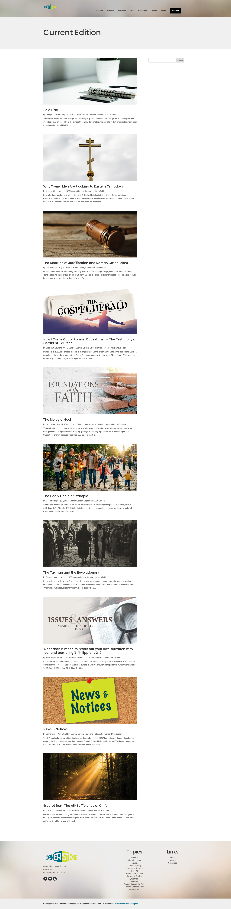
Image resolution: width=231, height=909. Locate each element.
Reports (134, 871)
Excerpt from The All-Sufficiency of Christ (76, 806)
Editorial (92, 115)
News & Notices (55, 729)
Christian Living (134, 865)
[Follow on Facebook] (45, 879)
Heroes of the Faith (134, 873)
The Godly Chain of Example (65, 496)
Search (180, 60)
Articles (110, 11)
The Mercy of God (57, 419)
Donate (154, 11)
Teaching (134, 863)
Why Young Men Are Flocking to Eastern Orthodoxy (83, 186)
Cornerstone (51, 734)
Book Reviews (134, 889)
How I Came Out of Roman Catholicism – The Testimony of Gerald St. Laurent (89, 341)
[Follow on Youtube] (50, 879)
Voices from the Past (134, 887)
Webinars (122, 11)
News (132, 11)
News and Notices (92, 734)
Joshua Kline (51, 191)
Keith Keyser (51, 657)
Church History (134, 860)
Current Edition (81, 115)
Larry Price (50, 424)
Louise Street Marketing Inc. (126, 904)
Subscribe (142, 11)
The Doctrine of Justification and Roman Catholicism (85, 263)
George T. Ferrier (53, 115)
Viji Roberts (51, 501)
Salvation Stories (97, 348)
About (163, 11)
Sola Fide (50, 110)
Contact (175, 11)
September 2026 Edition (107, 115)
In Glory (134, 881)
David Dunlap (51, 268)
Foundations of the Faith (94, 424)
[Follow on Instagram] (55, 879)
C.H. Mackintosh (53, 810)
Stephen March (52, 577)
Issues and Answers (93, 657)
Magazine (99, 11)
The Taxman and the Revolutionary (71, 572)
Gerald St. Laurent (54, 348)
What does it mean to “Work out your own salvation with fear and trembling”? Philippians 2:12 (88, 651)
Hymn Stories (134, 879)
